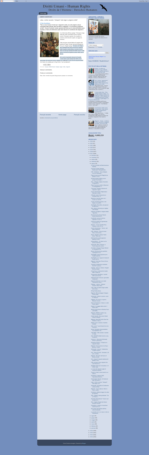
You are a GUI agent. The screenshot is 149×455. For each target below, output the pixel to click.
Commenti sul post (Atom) (51, 117)
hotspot (57, 66)
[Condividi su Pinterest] (50, 64)
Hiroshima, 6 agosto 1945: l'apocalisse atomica (97, 376)
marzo (93, 424)
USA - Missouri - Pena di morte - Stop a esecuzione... (99, 232)
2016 (91, 430)
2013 (91, 436)
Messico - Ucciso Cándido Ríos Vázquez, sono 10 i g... (98, 225)
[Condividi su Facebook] (48, 64)
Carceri (47, 66)
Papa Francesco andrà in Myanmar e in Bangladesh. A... (99, 186)
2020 (91, 147)
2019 (91, 149)
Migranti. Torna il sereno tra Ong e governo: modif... (99, 346)
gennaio (93, 428)
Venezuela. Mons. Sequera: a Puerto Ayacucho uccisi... (98, 245)
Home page (43, 13)
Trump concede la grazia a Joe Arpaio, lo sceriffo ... (98, 202)
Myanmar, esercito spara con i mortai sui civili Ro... (98, 199)
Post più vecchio (79, 115)
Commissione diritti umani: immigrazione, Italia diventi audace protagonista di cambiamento (101, 109)
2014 (91, 434)
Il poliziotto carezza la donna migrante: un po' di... (98, 219)
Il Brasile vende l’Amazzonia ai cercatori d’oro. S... (98, 196)
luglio (92, 415)
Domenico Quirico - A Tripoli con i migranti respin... (99, 343)
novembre (94, 157)
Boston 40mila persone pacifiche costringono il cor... (99, 252)
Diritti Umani (52, 66)
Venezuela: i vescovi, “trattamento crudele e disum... (99, 350)
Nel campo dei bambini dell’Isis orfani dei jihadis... (98, 409)
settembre (94, 161)
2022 (91, 143)
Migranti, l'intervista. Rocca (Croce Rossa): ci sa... (99, 262)
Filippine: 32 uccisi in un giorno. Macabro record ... (99, 300)
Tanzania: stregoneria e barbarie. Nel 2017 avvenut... (99, 265)
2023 (91, 141)
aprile (92, 422)
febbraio (93, 426)
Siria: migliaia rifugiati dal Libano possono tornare (99, 402)
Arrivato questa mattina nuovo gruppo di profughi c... (98, 179)
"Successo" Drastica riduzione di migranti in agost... (99, 189)
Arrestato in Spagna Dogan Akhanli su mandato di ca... (99, 248)
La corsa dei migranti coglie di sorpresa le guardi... (98, 369)
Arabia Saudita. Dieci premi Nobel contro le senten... (99, 317)
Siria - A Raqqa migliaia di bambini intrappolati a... (99, 182)
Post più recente (45, 115)
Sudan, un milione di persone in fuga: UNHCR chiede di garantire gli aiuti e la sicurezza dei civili (102, 70)
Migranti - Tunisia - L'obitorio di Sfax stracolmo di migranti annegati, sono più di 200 (102, 122)
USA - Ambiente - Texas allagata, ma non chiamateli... (99, 172)
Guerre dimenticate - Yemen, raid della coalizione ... (99, 229)
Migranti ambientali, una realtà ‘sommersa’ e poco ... (98, 281)
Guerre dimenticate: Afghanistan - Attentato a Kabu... (99, 192)
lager (61, 66)
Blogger (84, 443)
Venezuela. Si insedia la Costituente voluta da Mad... (100, 386)
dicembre (93, 155)
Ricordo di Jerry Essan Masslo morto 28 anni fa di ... (98, 215)
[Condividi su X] (47, 64)
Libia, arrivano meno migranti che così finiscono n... (99, 363)
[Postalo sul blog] (45, 64)
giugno (93, 417)
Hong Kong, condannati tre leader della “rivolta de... (99, 272)
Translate (100, 47)
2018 (91, 151)
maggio (93, 420)
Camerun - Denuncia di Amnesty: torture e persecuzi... (99, 340)
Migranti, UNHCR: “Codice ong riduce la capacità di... (98, 313)
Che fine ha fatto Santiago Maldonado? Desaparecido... (98, 169)
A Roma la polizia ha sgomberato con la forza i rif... (99, 222)
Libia (64, 66)
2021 (91, 145)
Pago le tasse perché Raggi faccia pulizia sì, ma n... (99, 176)
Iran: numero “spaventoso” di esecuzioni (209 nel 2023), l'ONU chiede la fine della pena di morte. (101, 82)
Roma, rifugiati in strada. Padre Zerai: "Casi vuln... (98, 235)
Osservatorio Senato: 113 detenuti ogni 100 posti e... (99, 379)
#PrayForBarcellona (96, 291)
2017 (91, 153)
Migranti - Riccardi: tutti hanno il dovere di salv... (99, 356)
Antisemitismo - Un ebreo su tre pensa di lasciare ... (99, 242)
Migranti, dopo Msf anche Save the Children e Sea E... (99, 320)
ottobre (93, 159)
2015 (91, 432)
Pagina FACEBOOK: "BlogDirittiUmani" (98, 61)
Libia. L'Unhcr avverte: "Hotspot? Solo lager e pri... (99, 383)
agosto (93, 163)
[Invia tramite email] (44, 64)
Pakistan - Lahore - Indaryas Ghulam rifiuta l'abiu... (98, 285)
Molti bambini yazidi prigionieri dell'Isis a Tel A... (98, 238)
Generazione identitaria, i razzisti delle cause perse (99, 275)
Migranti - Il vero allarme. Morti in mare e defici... (99, 389)
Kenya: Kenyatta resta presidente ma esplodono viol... (99, 330)
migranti (68, 66)
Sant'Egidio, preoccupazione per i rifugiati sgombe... (99, 255)
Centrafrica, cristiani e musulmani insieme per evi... (99, 406)
